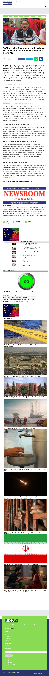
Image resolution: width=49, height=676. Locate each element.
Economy (42, 16)
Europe (13, 16)
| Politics (35, 16)
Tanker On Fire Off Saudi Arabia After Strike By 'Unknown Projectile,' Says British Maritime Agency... (23, 497)
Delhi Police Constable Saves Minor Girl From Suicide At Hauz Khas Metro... (25, 345)
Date (5, 58)
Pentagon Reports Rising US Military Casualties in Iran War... (24, 376)
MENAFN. (11, 672)
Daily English (9, 647)
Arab (18, 16)
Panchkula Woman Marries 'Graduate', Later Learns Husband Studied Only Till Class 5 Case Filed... (25, 590)
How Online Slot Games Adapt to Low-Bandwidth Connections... (15, 297)
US (6, 16)
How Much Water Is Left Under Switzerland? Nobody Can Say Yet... (25, 470)
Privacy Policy (8, 636)
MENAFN (6, 65)
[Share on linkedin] (41, 59)
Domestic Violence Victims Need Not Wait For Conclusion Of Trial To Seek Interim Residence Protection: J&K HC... (25, 397)
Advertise (7, 640)
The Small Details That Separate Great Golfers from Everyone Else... (16, 301)
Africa (29, 16)
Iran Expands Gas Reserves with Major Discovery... (21, 564)
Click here (13, 628)
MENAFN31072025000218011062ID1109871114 (17, 181)
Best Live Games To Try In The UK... (9, 295)
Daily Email (12, 664)
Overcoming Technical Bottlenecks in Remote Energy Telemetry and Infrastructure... (19, 299)
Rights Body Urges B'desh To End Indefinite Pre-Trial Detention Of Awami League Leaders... (22, 532)
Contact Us (7, 638)
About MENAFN (8, 642)
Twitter (11, 660)
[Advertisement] (24, 11)
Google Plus (12, 662)
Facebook (12, 658)
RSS (11, 667)
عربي (20, 1)
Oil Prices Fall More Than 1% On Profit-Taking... (19, 428)
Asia (23, 16)
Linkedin (12, 666)
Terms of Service (8, 634)
